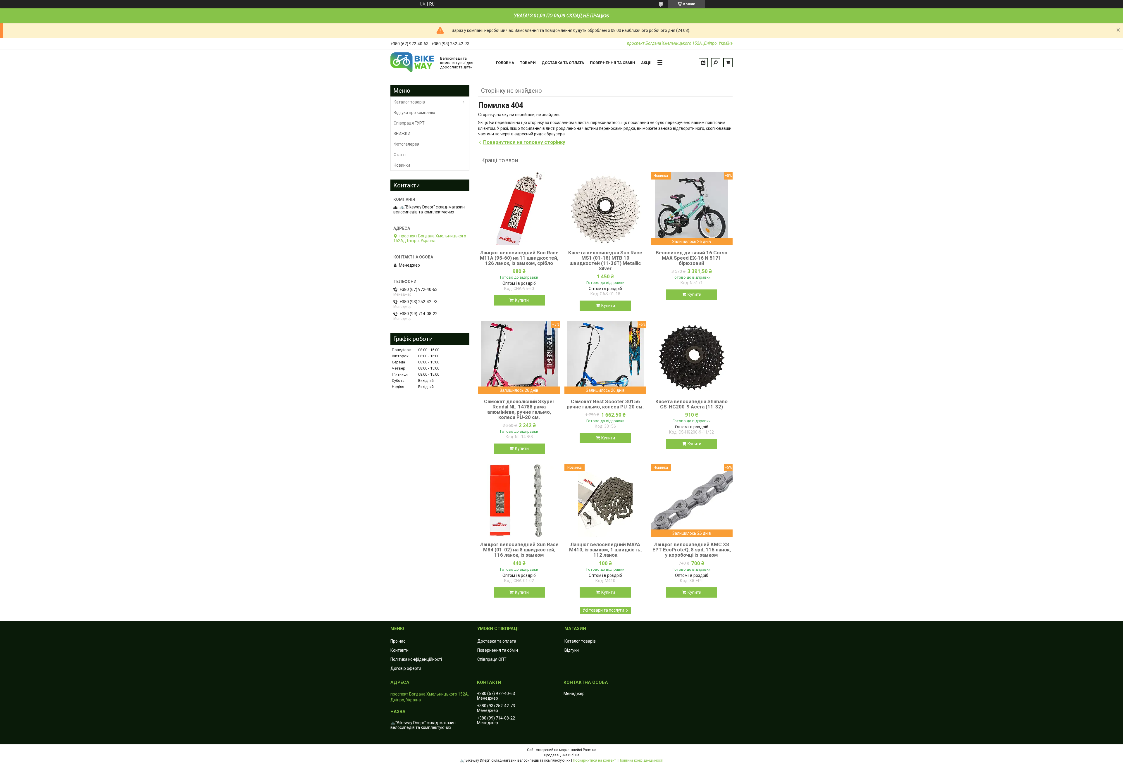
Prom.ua (589, 750)
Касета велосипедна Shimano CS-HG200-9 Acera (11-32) (691, 404)
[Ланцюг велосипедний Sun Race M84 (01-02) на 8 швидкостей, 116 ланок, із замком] (519, 500)
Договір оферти (405, 668)
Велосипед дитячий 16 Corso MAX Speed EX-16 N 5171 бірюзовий (691, 258)
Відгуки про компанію (414, 112)
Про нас (397, 641)
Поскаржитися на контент (594, 760)
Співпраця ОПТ (492, 659)
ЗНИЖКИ (402, 133)
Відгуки (571, 650)
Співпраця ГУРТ (409, 123)
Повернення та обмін (612, 63)
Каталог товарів (409, 102)
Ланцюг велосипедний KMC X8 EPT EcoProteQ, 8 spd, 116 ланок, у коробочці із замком (691, 550)
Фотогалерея (406, 144)
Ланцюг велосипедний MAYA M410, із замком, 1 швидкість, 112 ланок (605, 550)
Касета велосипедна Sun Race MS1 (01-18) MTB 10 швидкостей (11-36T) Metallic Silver (605, 260)
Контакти (399, 650)
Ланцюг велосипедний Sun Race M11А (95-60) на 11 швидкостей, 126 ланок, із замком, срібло (519, 258)
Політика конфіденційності (416, 659)
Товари (528, 63)
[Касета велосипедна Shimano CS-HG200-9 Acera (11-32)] (692, 357)
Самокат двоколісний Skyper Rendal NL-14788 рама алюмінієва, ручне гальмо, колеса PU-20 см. (519, 409)
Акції (646, 63)
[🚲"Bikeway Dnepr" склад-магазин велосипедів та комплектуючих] (412, 62)
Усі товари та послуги (603, 610)
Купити (522, 300)
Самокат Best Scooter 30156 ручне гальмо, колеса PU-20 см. (605, 404)
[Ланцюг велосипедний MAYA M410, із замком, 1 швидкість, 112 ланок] (605, 500)
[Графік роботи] (703, 62)
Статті (400, 154)
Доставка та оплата (563, 63)
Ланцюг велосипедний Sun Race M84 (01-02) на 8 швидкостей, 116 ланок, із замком (519, 550)
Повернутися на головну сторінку (524, 142)
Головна (505, 63)
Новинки (402, 165)
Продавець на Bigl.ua (561, 755)
